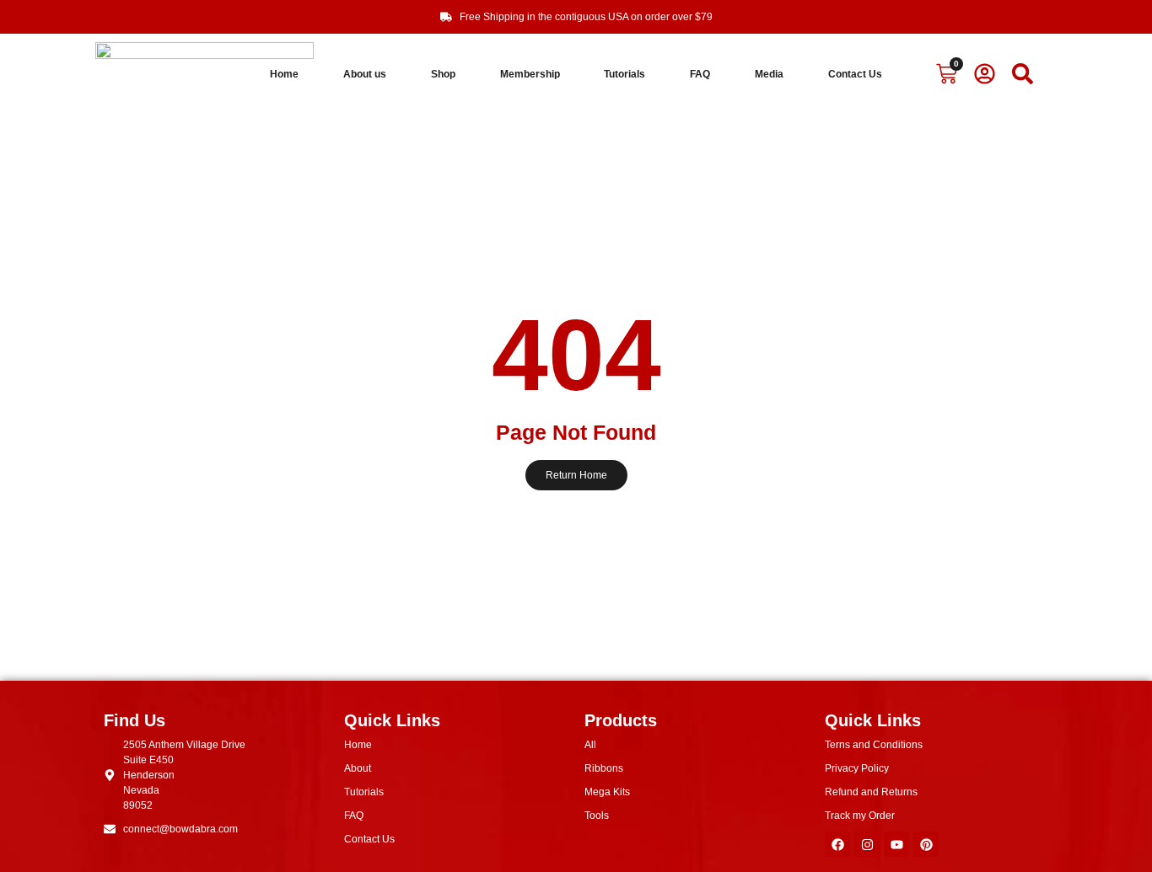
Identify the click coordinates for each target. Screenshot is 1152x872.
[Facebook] (837, 844)
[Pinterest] (926, 844)
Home (284, 74)
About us (364, 74)
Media (769, 74)
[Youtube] (896, 844)
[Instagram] (867, 844)
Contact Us (855, 74)
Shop (443, 74)
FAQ (700, 74)
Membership (530, 74)
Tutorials (624, 74)
